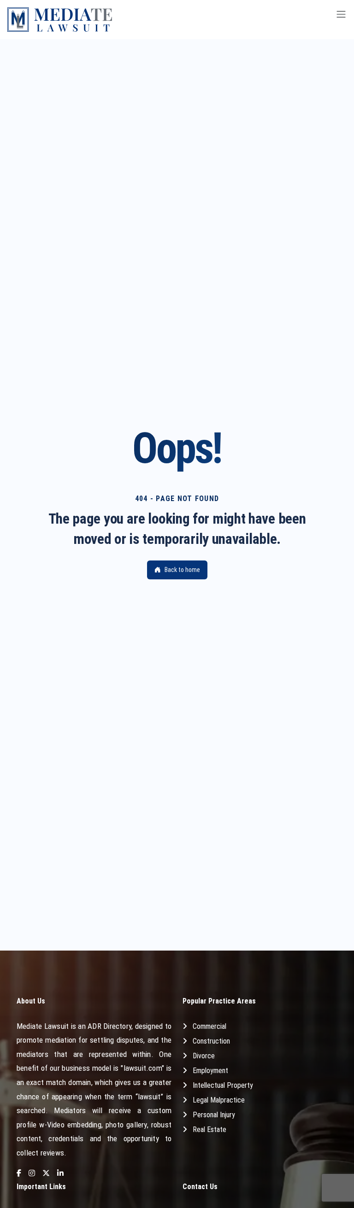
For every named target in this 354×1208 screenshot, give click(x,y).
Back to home (182, 569)
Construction (211, 1041)
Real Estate (209, 1129)
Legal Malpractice (219, 1100)
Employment (210, 1070)
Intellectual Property (223, 1085)
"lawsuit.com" (142, 1068)
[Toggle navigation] (341, 19)
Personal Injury (214, 1114)
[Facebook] (19, 1173)
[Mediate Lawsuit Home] (59, 19)
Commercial (209, 1026)
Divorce (204, 1055)
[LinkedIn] (60, 1173)
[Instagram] (32, 1173)
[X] (46, 1173)
